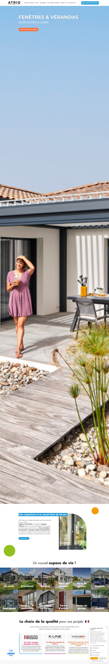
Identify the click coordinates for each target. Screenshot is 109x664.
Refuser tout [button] (103, 658)
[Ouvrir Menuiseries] (46, 3)
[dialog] (98, 644)
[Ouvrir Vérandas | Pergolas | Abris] (38, 3)
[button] (98, 660)
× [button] (106, 627)
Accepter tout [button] (94, 658)
